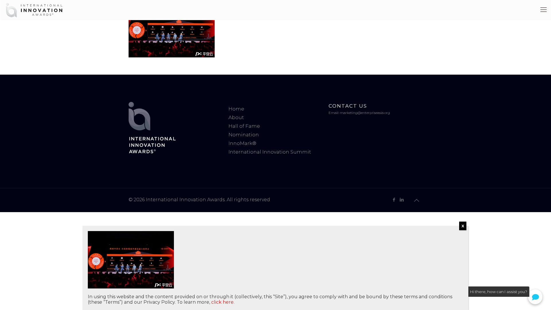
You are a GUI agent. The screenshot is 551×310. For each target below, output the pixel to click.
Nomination (243, 134)
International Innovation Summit (269, 152)
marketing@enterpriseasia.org (365, 113)
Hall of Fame (244, 126)
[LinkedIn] (402, 199)
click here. (222, 302)
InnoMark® (242, 143)
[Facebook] (394, 199)
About (236, 117)
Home (236, 109)
